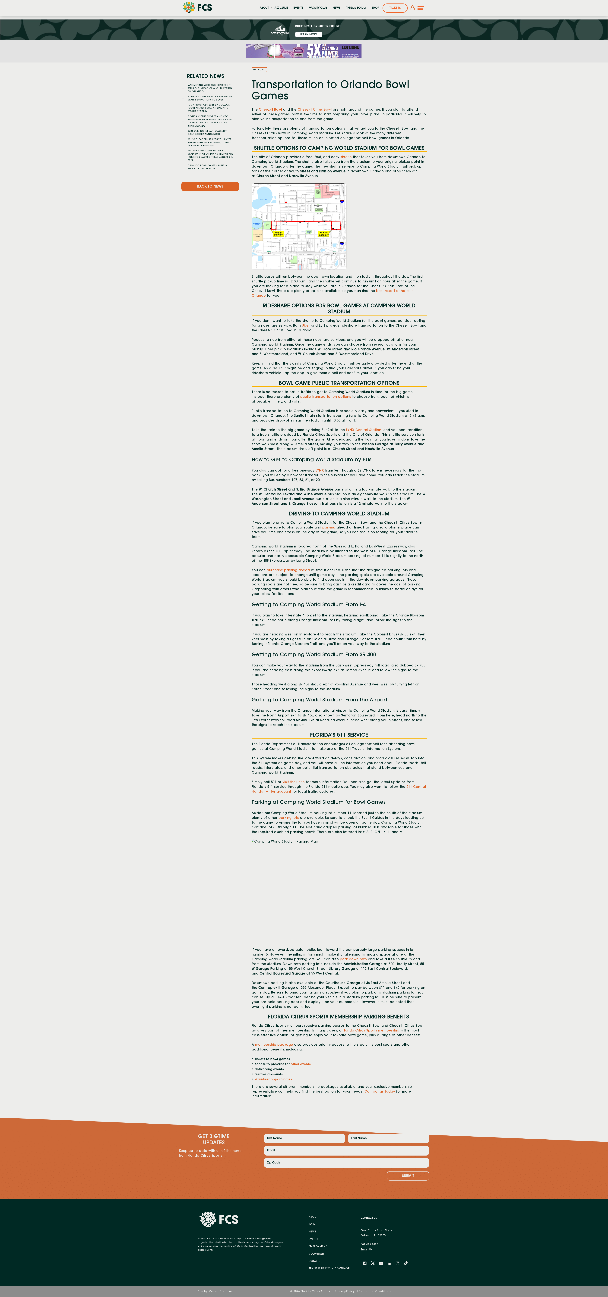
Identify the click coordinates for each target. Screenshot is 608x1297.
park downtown (353, 959)
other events (301, 1064)
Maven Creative (220, 1291)
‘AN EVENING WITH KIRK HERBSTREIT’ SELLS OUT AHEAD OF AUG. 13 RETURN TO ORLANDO (210, 88)
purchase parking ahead (288, 570)
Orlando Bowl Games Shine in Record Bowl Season (207, 167)
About (264, 8)
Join (312, 1224)
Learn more (308, 34)
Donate (314, 1261)
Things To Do (356, 8)
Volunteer (316, 1254)
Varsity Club (318, 8)
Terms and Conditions (375, 1291)
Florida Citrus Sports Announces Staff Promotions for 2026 (210, 98)
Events (298, 8)
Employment (318, 1246)
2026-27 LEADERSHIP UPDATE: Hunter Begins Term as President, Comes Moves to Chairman (209, 142)
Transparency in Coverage (329, 1268)
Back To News (210, 186)
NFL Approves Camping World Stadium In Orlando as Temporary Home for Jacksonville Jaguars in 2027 (210, 156)
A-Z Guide (281, 8)
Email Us (367, 1249)
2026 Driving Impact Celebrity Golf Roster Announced (207, 132)
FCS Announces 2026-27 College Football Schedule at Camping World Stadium (209, 108)
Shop (375, 8)
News (336, 8)
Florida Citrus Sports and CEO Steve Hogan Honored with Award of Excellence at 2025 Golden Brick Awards (211, 121)
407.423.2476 (369, 1244)
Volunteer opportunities (273, 1079)
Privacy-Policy (345, 1291)
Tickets (395, 8)
